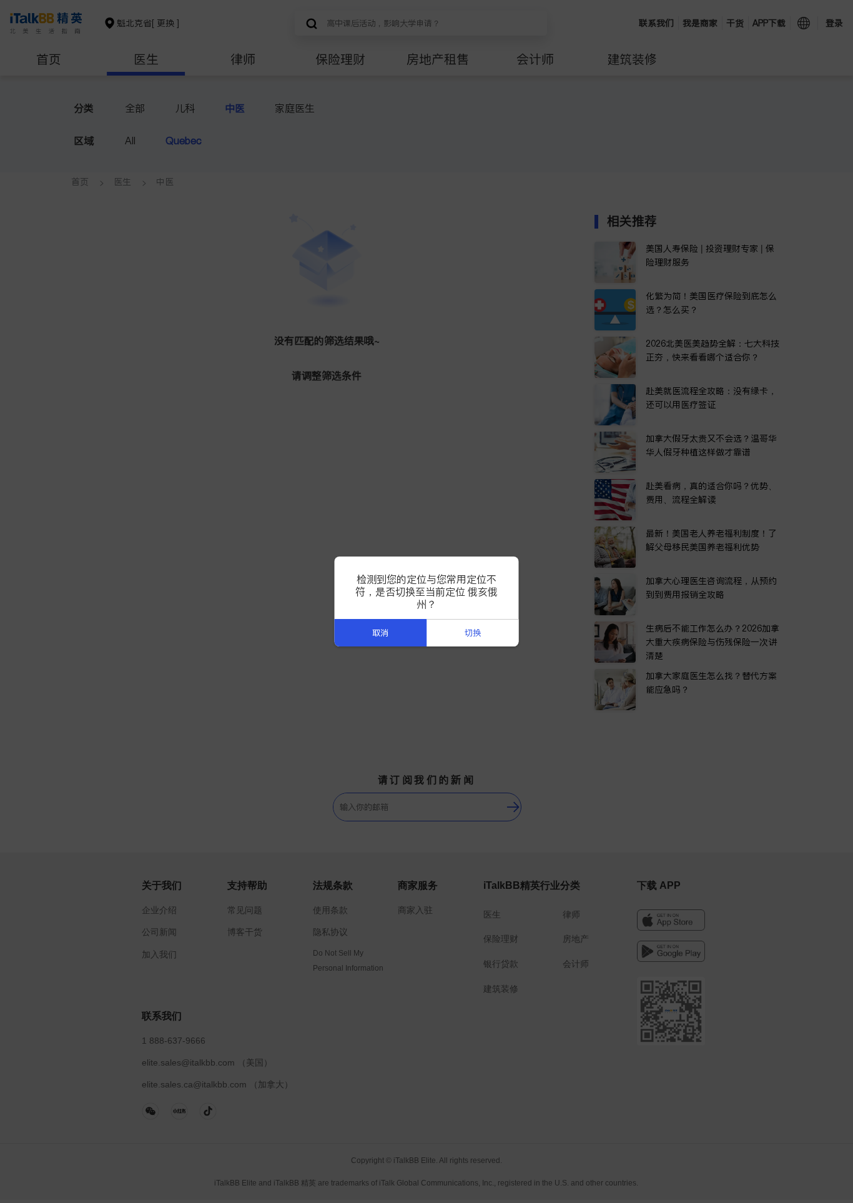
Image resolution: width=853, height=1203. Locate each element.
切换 (473, 633)
